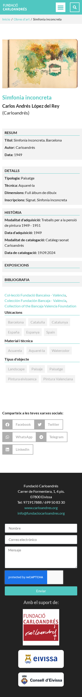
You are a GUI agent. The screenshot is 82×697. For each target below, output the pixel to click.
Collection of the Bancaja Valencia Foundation (40, 306)
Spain (50, 332)
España (13, 332)
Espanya (32, 332)
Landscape (16, 369)
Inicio (6, 19)
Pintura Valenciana (58, 379)
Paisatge (56, 369)
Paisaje (37, 369)
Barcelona (16, 322)
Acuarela (15, 350)
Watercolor (60, 350)
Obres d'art (22, 19)
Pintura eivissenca (22, 379)
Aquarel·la (37, 350)
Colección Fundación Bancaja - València (35, 300)
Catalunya (60, 322)
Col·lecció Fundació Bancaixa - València (35, 295)
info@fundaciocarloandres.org (41, 513)
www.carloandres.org (41, 507)
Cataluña (38, 322)
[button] (60, 7)
